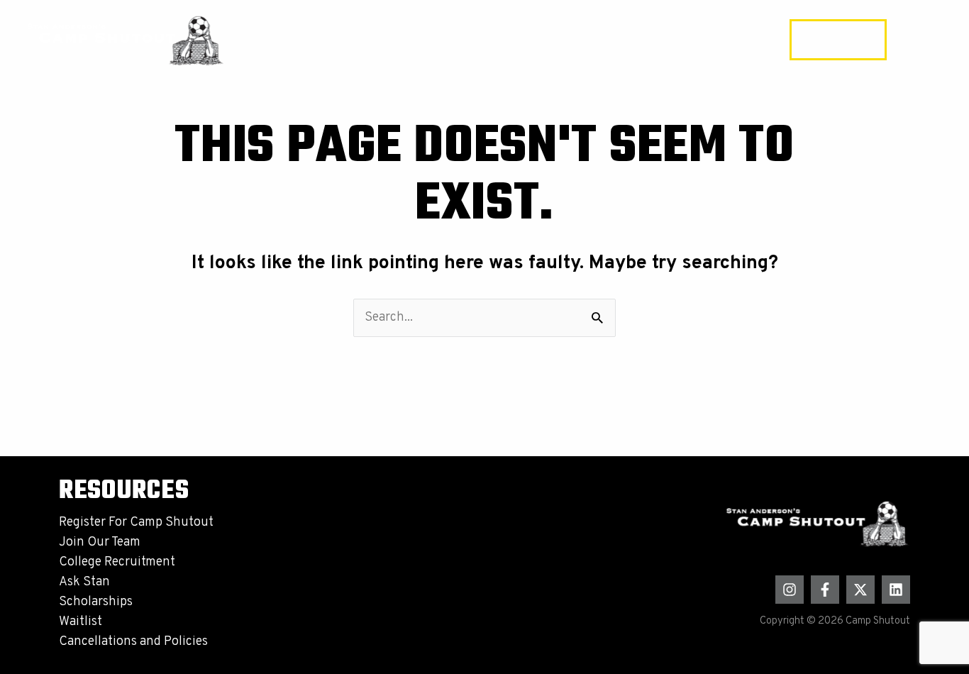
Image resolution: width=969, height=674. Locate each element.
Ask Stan (84, 582)
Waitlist (80, 622)
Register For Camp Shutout (136, 522)
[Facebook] (825, 589)
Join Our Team (99, 542)
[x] (860, 589)
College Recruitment (117, 562)
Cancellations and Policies (133, 642)
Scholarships (96, 602)
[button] (838, 40)
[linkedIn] (896, 589)
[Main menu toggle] (922, 40)
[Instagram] (789, 589)
